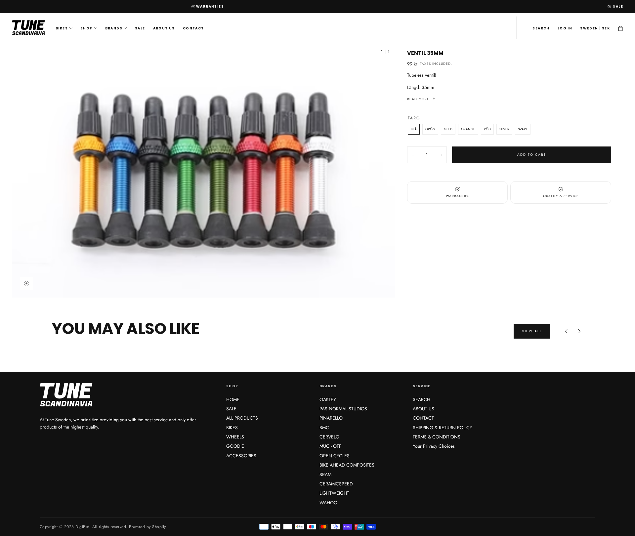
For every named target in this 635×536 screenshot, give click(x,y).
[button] (540, 28)
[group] (203, 170)
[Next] (579, 331)
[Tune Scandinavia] (120, 395)
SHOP (86, 28)
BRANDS (113, 28)
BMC (324, 427)
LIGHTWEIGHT (334, 493)
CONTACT (193, 28)
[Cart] (620, 28)
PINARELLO (331, 418)
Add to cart (531, 154)
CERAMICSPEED (336, 483)
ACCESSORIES (241, 455)
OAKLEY (327, 399)
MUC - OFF (330, 446)
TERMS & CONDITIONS (436, 436)
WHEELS (235, 436)
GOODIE (235, 446)
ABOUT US (164, 28)
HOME (232, 399)
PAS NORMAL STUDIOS (343, 408)
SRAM (325, 474)
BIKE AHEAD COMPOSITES (346, 465)
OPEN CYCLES (334, 455)
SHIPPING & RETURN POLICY (442, 427)
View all (532, 331)
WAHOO (328, 502)
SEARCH (421, 399)
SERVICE (422, 386)
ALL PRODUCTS (242, 418)
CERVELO (329, 436)
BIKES (62, 28)
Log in (565, 28)
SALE (618, 6)
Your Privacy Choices (434, 446)
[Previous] (566, 331)
